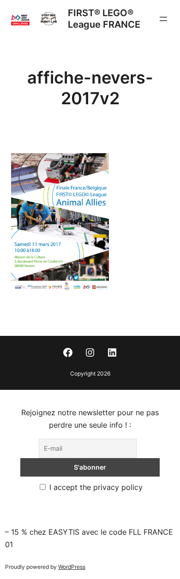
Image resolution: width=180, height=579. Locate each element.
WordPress (71, 566)
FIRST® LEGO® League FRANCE (104, 18)
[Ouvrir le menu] (163, 18)
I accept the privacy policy (95, 487)
